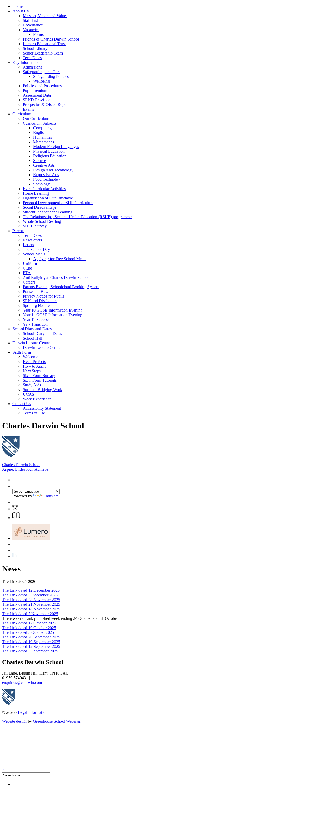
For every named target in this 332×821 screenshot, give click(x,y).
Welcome (30, 357)
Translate (51, 496)
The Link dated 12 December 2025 (31, 590)
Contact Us (21, 403)
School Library (35, 48)
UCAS (28, 394)
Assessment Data (37, 95)
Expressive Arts (46, 174)
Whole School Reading (42, 221)
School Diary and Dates (32, 329)
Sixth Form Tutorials (40, 380)
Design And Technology (53, 170)
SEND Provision (37, 100)
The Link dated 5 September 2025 (30, 651)
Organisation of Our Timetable (48, 198)
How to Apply (34, 366)
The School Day (36, 249)
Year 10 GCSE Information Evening (52, 310)
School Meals (34, 254)
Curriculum (21, 114)
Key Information (26, 62)
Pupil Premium (35, 90)
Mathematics (43, 142)
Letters (28, 245)
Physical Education (49, 151)
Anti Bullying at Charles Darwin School (56, 277)
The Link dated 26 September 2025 (31, 637)
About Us (20, 11)
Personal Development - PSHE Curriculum (58, 202)
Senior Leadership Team (43, 53)
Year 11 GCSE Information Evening (52, 315)
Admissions (32, 67)
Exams (28, 109)
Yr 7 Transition (35, 324)
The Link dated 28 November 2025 (31, 599)
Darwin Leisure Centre (31, 343)
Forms (38, 34)
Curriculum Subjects (39, 123)
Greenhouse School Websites (57, 721)
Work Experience (37, 399)
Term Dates (32, 58)
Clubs (27, 268)
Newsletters (32, 240)
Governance (33, 25)
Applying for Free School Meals (59, 259)
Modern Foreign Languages (56, 146)
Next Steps (32, 371)
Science (39, 160)
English (39, 132)
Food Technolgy (46, 179)
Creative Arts (44, 165)
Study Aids (32, 385)
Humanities (42, 137)
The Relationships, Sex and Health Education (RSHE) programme (77, 216)
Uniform (30, 263)
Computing (42, 128)
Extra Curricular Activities (44, 188)
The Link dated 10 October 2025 (29, 627)
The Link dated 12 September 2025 (31, 646)
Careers (29, 282)
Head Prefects (34, 361)
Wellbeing (41, 81)
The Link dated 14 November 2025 (31, 609)
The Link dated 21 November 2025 (31, 604)
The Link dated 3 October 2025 (28, 632)
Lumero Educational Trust (44, 44)
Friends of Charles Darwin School (51, 39)
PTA (27, 273)
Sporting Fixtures (37, 305)
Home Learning (36, 193)
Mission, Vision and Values (45, 16)
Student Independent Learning (47, 212)
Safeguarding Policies (51, 76)
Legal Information (32, 712)
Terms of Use (34, 413)
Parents (18, 230)
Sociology (41, 184)
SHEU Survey (35, 226)
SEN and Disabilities (40, 301)
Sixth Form (21, 352)
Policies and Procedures (42, 86)
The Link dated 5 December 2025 (30, 595)
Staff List (30, 20)
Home (17, 6)
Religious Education (49, 156)
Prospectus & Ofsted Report (46, 104)
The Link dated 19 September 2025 (31, 642)
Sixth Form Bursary (39, 375)
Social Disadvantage (39, 207)
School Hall (32, 338)
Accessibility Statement (42, 408)
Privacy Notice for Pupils (43, 296)
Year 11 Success (36, 319)
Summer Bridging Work (42, 389)
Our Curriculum (36, 118)
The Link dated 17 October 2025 (29, 623)
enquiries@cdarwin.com (22, 682)
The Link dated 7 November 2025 (30, 613)
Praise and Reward (38, 291)
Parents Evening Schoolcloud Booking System (61, 287)
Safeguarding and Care (41, 72)
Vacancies (31, 30)
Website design (14, 721)
